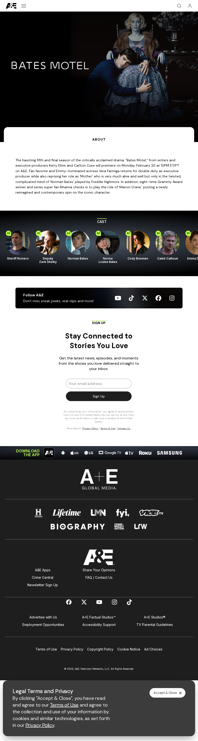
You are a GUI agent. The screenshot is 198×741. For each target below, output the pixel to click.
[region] (99, 243)
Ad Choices (153, 649)
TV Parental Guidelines (154, 625)
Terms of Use (46, 649)
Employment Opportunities (43, 625)
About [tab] (99, 139)
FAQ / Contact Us (99, 577)
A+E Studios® (154, 617)
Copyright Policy (100, 649)
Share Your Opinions (99, 570)
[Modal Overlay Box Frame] (99, 377)
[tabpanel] (99, 301)
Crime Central (42, 577)
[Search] (179, 5)
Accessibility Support (99, 625)
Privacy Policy (72, 649)
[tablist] (99, 134)
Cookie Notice (128, 649)
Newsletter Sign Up (42, 585)
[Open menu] (24, 6)
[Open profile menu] (189, 5)
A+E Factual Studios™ (99, 617)
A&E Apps (42, 570)
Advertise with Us (43, 617)
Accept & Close (165, 693)
